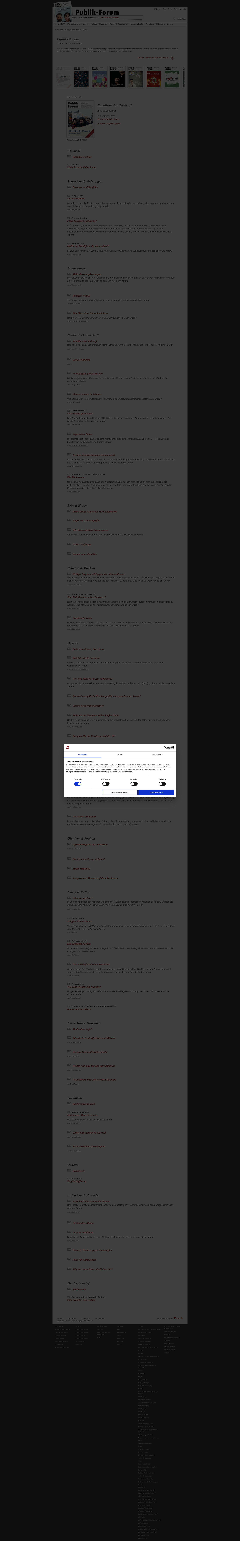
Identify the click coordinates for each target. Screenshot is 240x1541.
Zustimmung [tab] (82, 754)
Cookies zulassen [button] (156, 792)
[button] (78, 779)
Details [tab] (120, 754)
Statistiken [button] (134, 779)
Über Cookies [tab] (157, 754)
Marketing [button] (162, 779)
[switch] (106, 784)
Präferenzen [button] (105, 779)
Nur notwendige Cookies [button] (119, 792)
